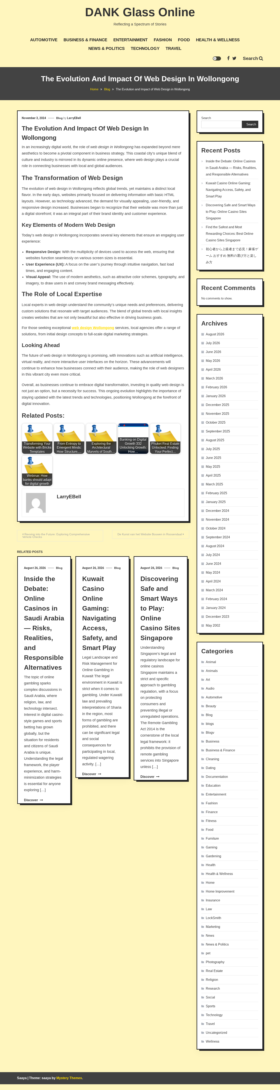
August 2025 (215, 440)
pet (208, 953)
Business (212, 741)
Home (210, 882)
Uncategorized (216, 1032)
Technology (145, 48)
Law (209, 909)
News (210, 935)
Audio (210, 688)
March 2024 (214, 590)
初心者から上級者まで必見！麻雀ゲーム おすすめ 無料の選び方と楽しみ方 (232, 255)
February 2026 (216, 387)
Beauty (211, 706)
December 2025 (217, 405)
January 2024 (216, 608)
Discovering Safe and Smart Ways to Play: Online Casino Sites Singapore (160, 608)
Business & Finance (85, 40)
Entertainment (130, 40)
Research (213, 988)
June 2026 (213, 352)
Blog (59, 118)
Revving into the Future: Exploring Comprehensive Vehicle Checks (56, 536)
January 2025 (216, 502)
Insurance (213, 900)
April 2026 (213, 369)
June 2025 (213, 458)
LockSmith (213, 918)
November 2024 (217, 519)
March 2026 (214, 378)
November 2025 (217, 413)
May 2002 (213, 625)
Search (250, 58)
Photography (215, 962)
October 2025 (215, 422)
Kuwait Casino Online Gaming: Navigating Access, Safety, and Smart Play (228, 189)
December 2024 (217, 510)
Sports (210, 1006)
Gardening (213, 856)
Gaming (211, 847)
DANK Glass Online (140, 12)
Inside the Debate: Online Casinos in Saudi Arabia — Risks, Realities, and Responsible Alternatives (231, 167)
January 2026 (216, 396)
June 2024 (213, 563)
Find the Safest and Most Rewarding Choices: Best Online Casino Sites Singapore (229, 233)
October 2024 (215, 528)
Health (210, 865)
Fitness (211, 821)
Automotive (43, 40)
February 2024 (216, 599)
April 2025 (213, 475)
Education (213, 785)
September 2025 (218, 431)
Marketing (213, 926)
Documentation (217, 776)
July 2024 (213, 555)
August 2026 (215, 334)
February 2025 (216, 493)
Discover (31, 800)
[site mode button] (217, 58)
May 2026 (213, 360)
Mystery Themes (69, 1078)
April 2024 (213, 581)
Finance (212, 812)
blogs (210, 724)
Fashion (163, 40)
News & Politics (106, 48)
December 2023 (217, 616)
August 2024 (215, 546)
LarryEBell (74, 118)
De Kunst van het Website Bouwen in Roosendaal (149, 534)
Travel (173, 48)
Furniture (212, 838)
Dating (210, 768)
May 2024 (213, 572)
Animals (212, 671)
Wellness (212, 1041)
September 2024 (218, 537)
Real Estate (214, 971)
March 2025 (214, 484)
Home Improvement (220, 891)
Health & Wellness (218, 40)
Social (210, 997)
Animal (211, 662)
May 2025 (213, 466)
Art (208, 679)
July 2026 (213, 343)
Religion (212, 979)
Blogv (210, 732)
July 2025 (213, 449)
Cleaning (212, 759)
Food (184, 40)
